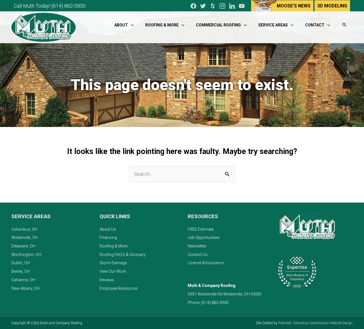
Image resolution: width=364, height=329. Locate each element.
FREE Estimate (201, 229)
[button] (344, 25)
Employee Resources (119, 288)
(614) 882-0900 (68, 6)
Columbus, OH (24, 229)
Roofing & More (113, 246)
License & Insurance (206, 263)
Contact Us (198, 254)
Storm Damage (113, 263)
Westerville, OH (24, 237)
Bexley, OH (20, 271)
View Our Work (113, 271)
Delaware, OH (23, 246)
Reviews (107, 280)
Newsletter (197, 246)
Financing (108, 237)
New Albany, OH (25, 288)
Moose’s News (294, 6)
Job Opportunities (204, 237)
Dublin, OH (20, 263)
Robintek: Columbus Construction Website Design (315, 323)
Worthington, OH (26, 254)
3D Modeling (332, 6)
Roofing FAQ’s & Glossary (123, 254)
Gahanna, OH (23, 280)
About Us (108, 229)
